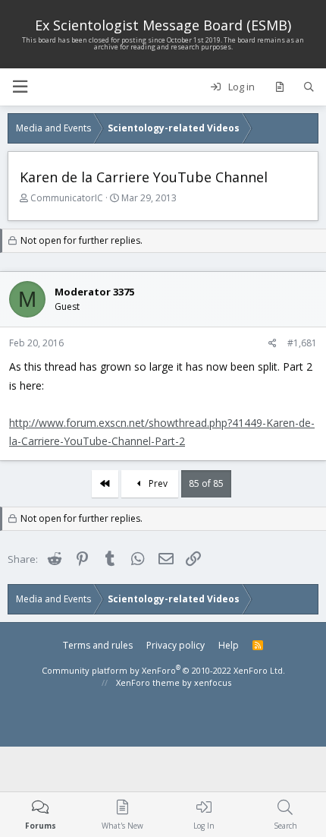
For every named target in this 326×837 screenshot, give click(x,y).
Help (228, 645)
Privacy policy (175, 645)
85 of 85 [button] (206, 483)
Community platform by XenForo (163, 670)
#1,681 (302, 342)
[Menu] (19, 87)
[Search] (309, 87)
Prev (157, 483)
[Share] (272, 343)
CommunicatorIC (66, 197)
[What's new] (279, 87)
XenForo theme (148, 682)
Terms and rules (98, 645)
